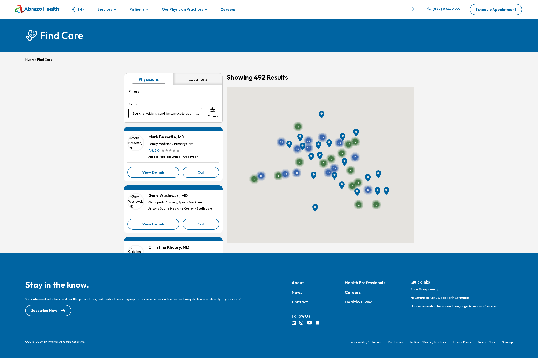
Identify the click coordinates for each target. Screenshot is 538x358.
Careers (227, 9)
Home (29, 59)
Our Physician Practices (182, 9)
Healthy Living (359, 302)
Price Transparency (424, 289)
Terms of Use (486, 342)
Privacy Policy (462, 342)
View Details (160, 174)
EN (79, 9)
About (298, 282)
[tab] (148, 79)
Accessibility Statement (366, 342)
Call (208, 174)
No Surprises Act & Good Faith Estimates (439, 298)
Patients (137, 9)
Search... (135, 104)
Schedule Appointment (496, 9)
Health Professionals (365, 282)
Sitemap (507, 342)
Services (105, 9)
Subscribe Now (44, 310)
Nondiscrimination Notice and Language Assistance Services (454, 306)
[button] (285, 174)
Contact (300, 302)
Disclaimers (396, 342)
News (297, 292)
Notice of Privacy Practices (428, 342)
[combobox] (165, 113)
